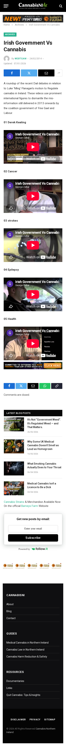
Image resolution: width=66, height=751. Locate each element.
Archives (10, 34)
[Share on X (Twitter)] (29, 72)
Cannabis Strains (14, 502)
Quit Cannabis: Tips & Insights (23, 694)
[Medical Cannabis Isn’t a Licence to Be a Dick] (14, 488)
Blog (9, 611)
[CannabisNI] (33, 6)
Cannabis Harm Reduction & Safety (26, 656)
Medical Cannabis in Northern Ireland (27, 642)
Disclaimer (18, 719)
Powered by (24, 549)
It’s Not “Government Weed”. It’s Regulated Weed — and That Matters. (44, 423)
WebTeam (20, 58)
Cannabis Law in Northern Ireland (25, 649)
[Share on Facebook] (12, 72)
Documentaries (15, 681)
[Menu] (6, 6)
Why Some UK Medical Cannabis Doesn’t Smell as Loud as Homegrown (43, 445)
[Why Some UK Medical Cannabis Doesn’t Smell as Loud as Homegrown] (14, 446)
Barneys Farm (29, 506)
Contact (11, 618)
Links (9, 688)
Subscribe (33, 537)
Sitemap (49, 719)
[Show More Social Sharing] (58, 72)
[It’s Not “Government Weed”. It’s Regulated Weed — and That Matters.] (14, 424)
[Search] (60, 6)
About (10, 604)
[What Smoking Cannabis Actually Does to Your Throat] (14, 468)
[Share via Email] (46, 72)
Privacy (35, 719)
